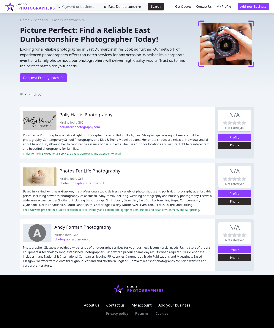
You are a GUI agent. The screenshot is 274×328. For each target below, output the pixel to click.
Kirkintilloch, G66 (71, 122)
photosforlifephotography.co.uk (82, 183)
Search (156, 6)
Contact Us (204, 6)
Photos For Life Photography (89, 171)
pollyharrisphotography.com (79, 127)
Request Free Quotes (41, 77)
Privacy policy (117, 313)
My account (142, 305)
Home (24, 20)
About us (91, 305)
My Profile (224, 6)
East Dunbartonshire (68, 20)
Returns (142, 313)
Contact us (115, 305)
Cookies (161, 313)
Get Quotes (183, 6)
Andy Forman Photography (82, 227)
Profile (234, 137)
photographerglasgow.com (73, 239)
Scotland (41, 20)
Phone (234, 145)
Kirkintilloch (33, 94)
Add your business (174, 305)
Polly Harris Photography (85, 114)
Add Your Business (253, 6)
